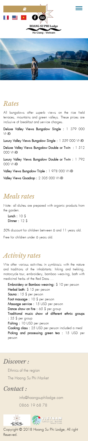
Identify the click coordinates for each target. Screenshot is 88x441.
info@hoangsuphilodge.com (41, 398)
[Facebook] (35, 17)
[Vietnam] (23, 17)
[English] (15, 17)
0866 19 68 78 (33, 405)
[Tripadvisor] (42, 17)
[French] (6, 17)
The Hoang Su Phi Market (28, 378)
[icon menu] (79, 8)
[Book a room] (24, 9)
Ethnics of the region (24, 371)
